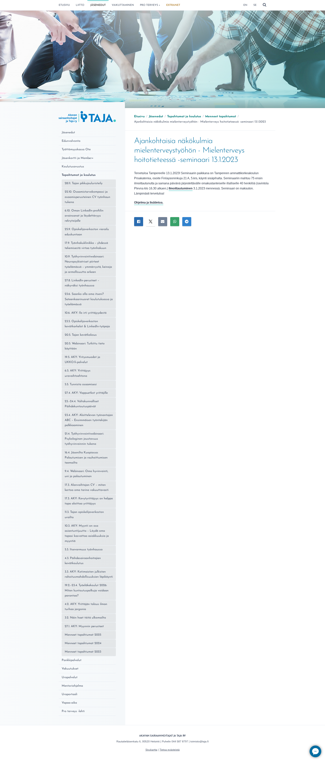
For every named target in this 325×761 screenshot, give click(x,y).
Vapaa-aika (69, 702)
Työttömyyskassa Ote (76, 149)
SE (255, 5)
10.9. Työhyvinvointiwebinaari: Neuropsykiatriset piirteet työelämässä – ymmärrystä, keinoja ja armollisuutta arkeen (88, 264)
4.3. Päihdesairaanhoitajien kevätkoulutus (83, 561)
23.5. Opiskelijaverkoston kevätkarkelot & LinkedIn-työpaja (87, 324)
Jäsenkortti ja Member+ (77, 158)
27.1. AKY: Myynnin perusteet (84, 626)
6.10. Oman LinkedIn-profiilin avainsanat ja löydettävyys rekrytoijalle (84, 215)
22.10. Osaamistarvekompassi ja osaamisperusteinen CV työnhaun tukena (87, 197)
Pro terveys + (150, 5)
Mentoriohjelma (72, 685)
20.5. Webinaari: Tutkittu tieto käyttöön (85, 346)
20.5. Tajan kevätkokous (81, 334)
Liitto (80, 5)
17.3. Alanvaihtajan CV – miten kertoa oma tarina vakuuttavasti (87, 487)
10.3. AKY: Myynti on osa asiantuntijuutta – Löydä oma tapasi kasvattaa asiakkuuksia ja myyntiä (87, 533)
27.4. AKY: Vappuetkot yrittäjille (86, 392)
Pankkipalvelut (71, 660)
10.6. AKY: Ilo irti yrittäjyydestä (85, 312)
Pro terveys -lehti (73, 711)
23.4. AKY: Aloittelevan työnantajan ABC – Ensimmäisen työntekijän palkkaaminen (89, 420)
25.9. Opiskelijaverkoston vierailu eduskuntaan (87, 232)
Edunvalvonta (71, 141)
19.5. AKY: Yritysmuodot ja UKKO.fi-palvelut (82, 360)
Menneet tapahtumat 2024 (83, 643)
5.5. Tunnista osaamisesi (81, 384)
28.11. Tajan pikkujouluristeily (84, 183)
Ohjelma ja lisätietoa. (148, 202)
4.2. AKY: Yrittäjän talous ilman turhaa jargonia (86, 607)
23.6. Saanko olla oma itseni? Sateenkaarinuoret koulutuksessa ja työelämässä (89, 299)
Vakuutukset (70, 668)
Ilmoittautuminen (181, 188)
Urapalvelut (69, 677)
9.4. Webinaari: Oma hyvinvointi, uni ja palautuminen (86, 474)
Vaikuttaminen (123, 5)
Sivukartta (151, 749)
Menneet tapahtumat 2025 (83, 634)
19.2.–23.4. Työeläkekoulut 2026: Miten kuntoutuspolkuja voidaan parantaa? (87, 590)
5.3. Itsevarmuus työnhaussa (84, 549)
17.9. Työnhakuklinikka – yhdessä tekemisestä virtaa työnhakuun (86, 246)
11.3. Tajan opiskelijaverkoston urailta (84, 515)
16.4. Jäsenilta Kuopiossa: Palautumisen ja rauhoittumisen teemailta (86, 457)
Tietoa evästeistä (169, 749)
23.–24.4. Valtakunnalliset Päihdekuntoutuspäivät (82, 404)
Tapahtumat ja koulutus (79, 175)
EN (245, 5)
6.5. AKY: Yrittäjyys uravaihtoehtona (77, 373)
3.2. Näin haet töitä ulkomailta (85, 617)
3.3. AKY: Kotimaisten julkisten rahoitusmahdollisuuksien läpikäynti (89, 574)
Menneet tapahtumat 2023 (83, 651)
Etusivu (64, 5)
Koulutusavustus (73, 166)
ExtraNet (173, 5)
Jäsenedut (98, 5)
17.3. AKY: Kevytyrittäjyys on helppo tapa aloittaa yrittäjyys (89, 501)
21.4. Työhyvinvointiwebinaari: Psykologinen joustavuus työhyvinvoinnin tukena (84, 438)
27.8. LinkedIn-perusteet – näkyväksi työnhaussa (82, 283)
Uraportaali (69, 694)
